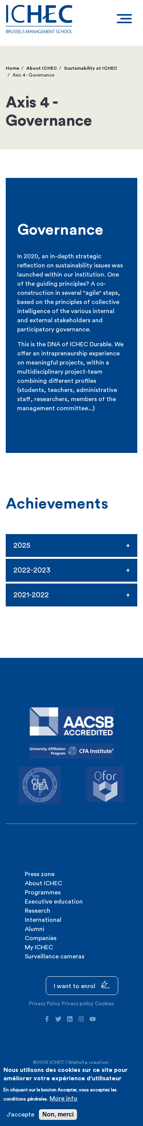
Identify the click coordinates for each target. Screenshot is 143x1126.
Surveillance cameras (54, 956)
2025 (22, 545)
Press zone (40, 874)
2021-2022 (31, 595)
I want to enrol (75, 986)
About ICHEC (41, 68)
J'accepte (20, 1115)
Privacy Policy (44, 1003)
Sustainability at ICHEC (90, 68)
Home (12, 68)
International (43, 920)
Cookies (104, 1003)
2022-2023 (31, 570)
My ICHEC (39, 947)
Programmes (43, 892)
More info (63, 1099)
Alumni (34, 929)
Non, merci (58, 1114)
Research (37, 911)
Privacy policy (77, 1003)
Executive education (54, 902)
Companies (40, 938)
